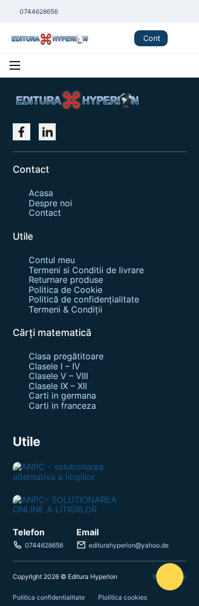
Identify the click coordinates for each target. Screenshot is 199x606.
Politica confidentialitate (49, 597)
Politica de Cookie (65, 290)
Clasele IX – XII (58, 386)
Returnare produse (66, 280)
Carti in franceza (62, 406)
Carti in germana (62, 396)
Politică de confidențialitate (84, 299)
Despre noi (50, 203)
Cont (152, 38)
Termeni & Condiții (65, 310)
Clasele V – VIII (58, 376)
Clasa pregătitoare (66, 356)
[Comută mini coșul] (183, 38)
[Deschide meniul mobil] (15, 65)
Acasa (41, 193)
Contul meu (52, 260)
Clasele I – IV (54, 366)
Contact (45, 213)
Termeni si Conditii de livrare (86, 270)
